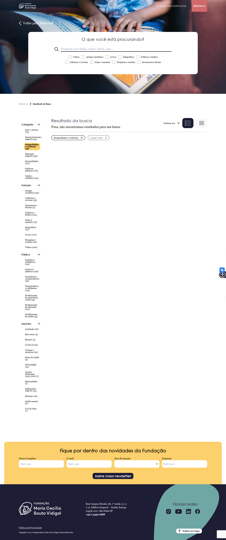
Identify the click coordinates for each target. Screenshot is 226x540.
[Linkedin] (188, 511)
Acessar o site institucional (171, 5)
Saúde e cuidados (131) (31, 177)
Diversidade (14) (30, 365)
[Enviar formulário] (56, 49)
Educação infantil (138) (31, 155)
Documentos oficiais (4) (31, 206)
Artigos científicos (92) (32, 191)
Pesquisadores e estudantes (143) (32, 288)
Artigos (94, 57)
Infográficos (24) (30, 228)
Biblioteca (199, 5)
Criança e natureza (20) (31, 351)
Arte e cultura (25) (31, 131)
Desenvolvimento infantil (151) (33, 138)
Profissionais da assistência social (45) (31, 297)
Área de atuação (122, 458)
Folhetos (149, 57)
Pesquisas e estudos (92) (31, 241)
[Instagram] (168, 511)
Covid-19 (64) (31, 345)
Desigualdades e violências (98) (32, 146)
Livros (113, 57)
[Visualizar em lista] (187, 123)
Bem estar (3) (31, 334)
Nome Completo (27, 458)
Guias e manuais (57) (31, 221)
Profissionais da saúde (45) (31, 315)
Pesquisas (126, 62)
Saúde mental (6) (31, 402)
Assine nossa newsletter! (113, 476)
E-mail (70, 458)
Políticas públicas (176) (31, 169)
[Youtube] (178, 511)
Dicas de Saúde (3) (32, 358)
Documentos (151, 62)
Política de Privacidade (30, 527)
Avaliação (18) (31, 329)
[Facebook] (197, 511)
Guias (102, 62)
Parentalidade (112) (31, 162)
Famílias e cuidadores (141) (30, 262)
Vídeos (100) (31, 247)
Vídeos (76, 57)
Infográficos (128, 57)
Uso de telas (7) (30, 409)
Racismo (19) (31, 396)
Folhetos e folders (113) (31, 213)
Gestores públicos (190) (31, 270)
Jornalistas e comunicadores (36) (32, 278)
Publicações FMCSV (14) (30, 390)
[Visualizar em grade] (201, 123)
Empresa (166, 458)
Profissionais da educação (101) (31, 307)
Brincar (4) (30, 339)
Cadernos (79, 62)
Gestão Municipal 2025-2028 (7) (32, 374)
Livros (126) (30, 234)
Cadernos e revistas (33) (31, 199)
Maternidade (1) (31, 382)
